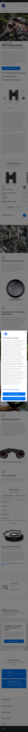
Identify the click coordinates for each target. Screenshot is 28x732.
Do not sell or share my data (14, 398)
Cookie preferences (14, 394)
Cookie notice (6, 389)
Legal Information (14, 389)
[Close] (25, 332)
